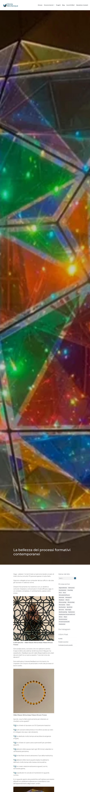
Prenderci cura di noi (63, 642)
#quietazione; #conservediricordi (67, 614)
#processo (61, 609)
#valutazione (62, 624)
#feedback (61, 599)
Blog (63, 5)
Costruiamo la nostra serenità (65, 645)
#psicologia (68, 609)
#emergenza (68, 597)
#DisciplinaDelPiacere (64, 595)
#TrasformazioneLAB (64, 621)
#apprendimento (63, 587)
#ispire (68, 604)
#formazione (62, 604)
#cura (64, 592)
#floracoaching (62, 602)
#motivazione (62, 607)
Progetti (58, 5)
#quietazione (71, 612)
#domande (61, 597)
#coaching (70, 590)
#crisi (60, 592)
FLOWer (60, 638)
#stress (60, 616)
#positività (69, 607)
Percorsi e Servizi (48, 5)
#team (65, 616)
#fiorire (67, 599)
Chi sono (40, 5)
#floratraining (71, 602)
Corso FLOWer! (70, 5)
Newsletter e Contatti (82, 5)
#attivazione (71, 587)
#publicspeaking (63, 612)
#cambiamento (62, 590)
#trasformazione (63, 619)
